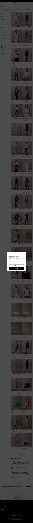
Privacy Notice (17, 260)
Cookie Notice (12, 260)
